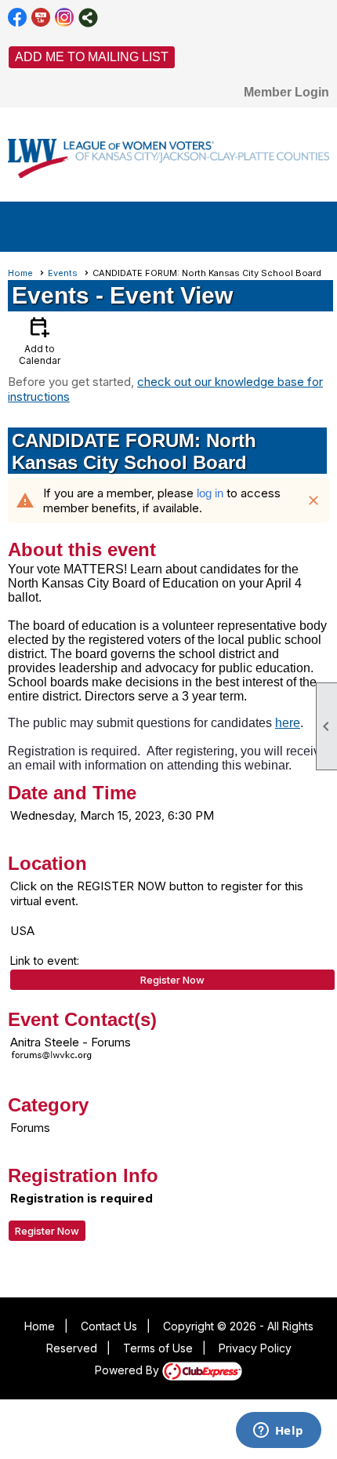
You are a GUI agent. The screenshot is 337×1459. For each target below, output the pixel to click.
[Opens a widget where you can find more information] (278, 1431)
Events (63, 272)
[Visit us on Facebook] (17, 17)
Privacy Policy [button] (255, 1348)
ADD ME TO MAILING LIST (91, 57)
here (287, 723)
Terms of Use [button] (158, 1348)
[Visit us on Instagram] (64, 17)
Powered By (128, 1370)
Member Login (286, 92)
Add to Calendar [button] (39, 340)
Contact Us (109, 1326)
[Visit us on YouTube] (41, 17)
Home (20, 272)
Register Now (172, 979)
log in (210, 493)
